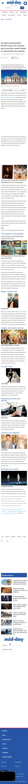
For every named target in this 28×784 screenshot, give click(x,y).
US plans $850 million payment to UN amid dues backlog (20, 598)
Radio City (17, 766)
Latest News (4, 12)
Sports (4, 744)
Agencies (22, 54)
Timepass (5, 752)
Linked (9, 57)
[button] (4, 3)
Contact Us (17, 776)
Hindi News (3, 762)
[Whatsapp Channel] (11, 61)
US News (19, 15)
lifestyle (24, 536)
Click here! (20, 513)
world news (19, 536)
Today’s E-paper (14, 5)
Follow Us (16, 57)
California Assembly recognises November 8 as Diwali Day (20, 590)
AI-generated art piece (8, 97)
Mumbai (11, 12)
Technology (13, 536)
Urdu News (3, 766)
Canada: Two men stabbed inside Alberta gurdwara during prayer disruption (20, 582)
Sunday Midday (7, 757)
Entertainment (23, 12)
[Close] (15, 772)
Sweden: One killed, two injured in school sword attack (19, 614)
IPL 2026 (4, 15)
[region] (14, 31)
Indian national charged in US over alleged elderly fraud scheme (20, 606)
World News (9, 19)
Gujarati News (18, 762)
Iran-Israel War (11, 15)
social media (22, 311)
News (17, 12)
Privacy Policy (21, 774)
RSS (22, 776)
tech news (7, 536)
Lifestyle (4, 748)
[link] (3, 771)
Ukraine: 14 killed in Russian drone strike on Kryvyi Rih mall (19, 622)
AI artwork (5, 209)
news (2, 536)
